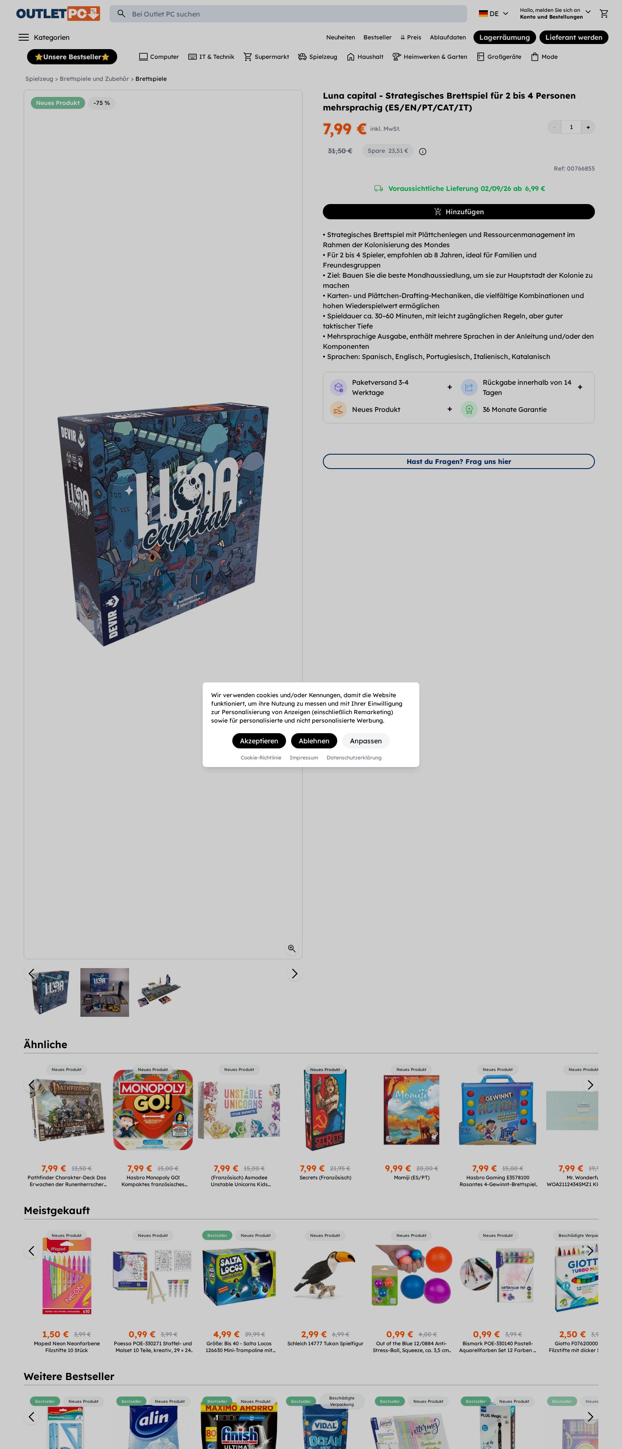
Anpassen (366, 741)
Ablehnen (314, 741)
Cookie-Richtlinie (261, 757)
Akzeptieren (259, 741)
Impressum (304, 757)
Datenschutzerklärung (354, 757)
